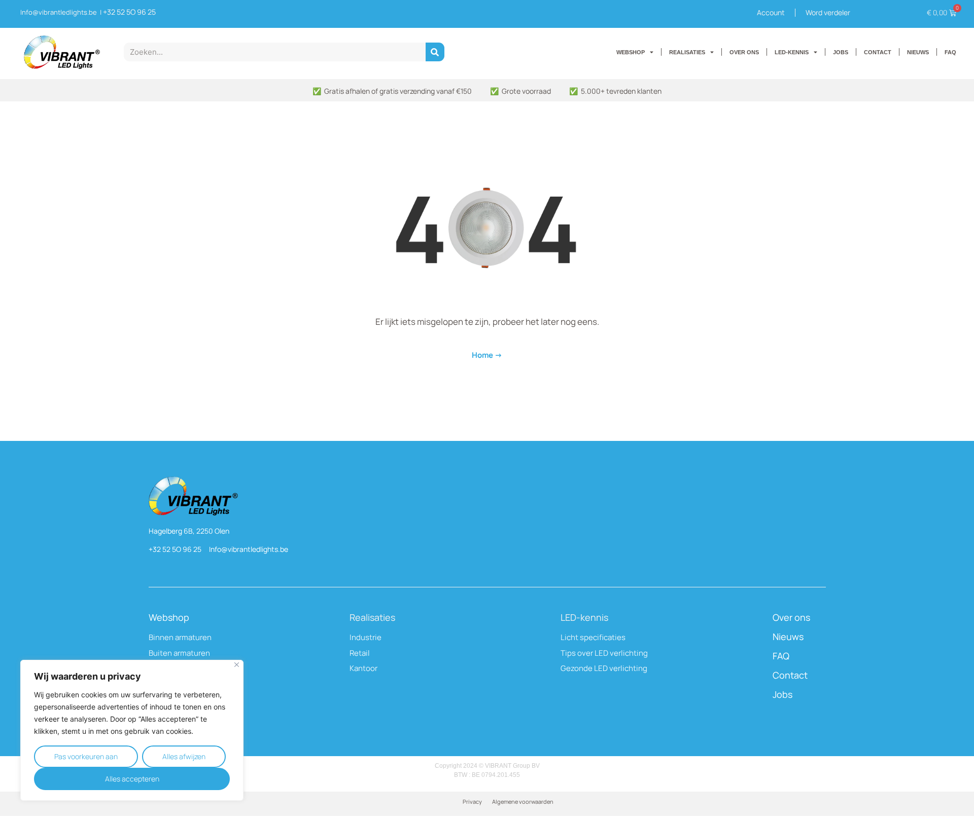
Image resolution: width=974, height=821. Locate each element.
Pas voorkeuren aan (86, 756)
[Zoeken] (435, 52)
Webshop (169, 617)
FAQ (950, 52)
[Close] (236, 664)
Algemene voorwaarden (522, 801)
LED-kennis (584, 617)
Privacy (472, 801)
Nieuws (788, 636)
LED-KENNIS (792, 52)
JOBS (840, 52)
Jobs (782, 694)
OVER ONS (744, 52)
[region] (132, 730)
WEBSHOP (630, 52)
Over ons (791, 617)
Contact (790, 675)
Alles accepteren (132, 778)
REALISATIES (687, 52)
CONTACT (877, 52)
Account (771, 12)
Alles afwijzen (183, 756)
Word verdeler (828, 12)
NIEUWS (918, 52)
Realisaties (372, 617)
